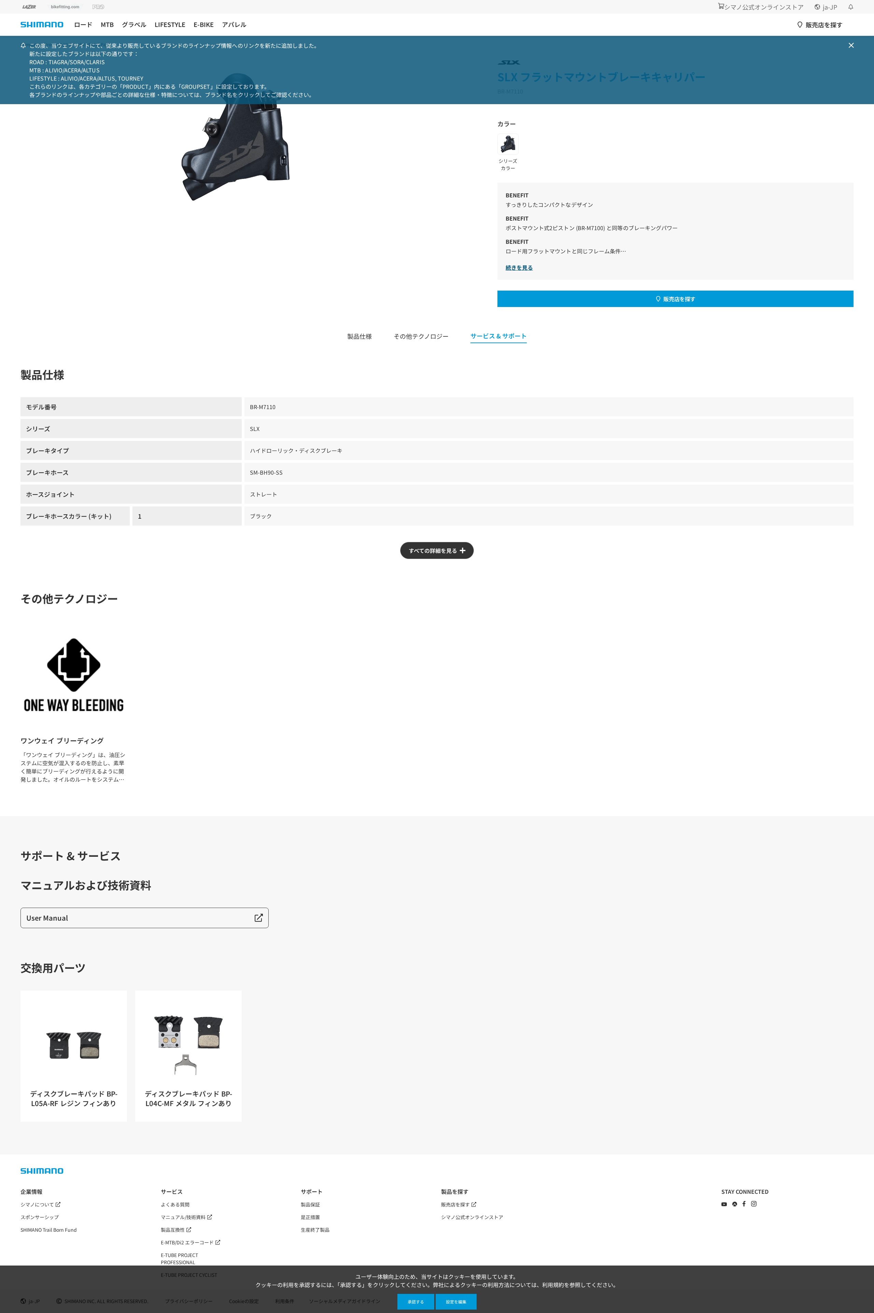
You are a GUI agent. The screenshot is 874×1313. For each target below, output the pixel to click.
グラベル (134, 24)
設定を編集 (456, 1301)
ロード (83, 24)
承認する (416, 1301)
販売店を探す (679, 299)
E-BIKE (204, 24)
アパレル (234, 24)
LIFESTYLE (170, 24)
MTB (107, 24)
